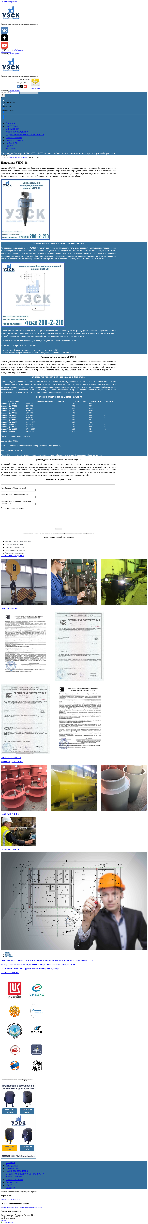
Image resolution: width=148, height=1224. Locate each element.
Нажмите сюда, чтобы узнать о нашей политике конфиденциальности (22, 1207)
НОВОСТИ (9, 956)
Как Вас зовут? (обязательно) (13, 488)
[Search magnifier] (3, 95)
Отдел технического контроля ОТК (25, 134)
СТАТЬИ (8, 955)
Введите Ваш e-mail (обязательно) (15, 494)
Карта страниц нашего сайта (10, 1199)
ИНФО (7, 953)
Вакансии (11, 148)
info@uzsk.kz (18, 50)
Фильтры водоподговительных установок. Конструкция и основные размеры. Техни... (38, 964)
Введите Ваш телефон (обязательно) (16, 501)
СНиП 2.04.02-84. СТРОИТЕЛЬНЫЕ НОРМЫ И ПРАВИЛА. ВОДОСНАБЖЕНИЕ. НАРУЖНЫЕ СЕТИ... (48, 960)
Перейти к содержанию (9, 2)
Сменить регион (14, 54)
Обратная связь (6, 52)
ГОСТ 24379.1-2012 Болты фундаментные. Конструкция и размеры (30, 968)
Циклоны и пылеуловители (17, 157)
